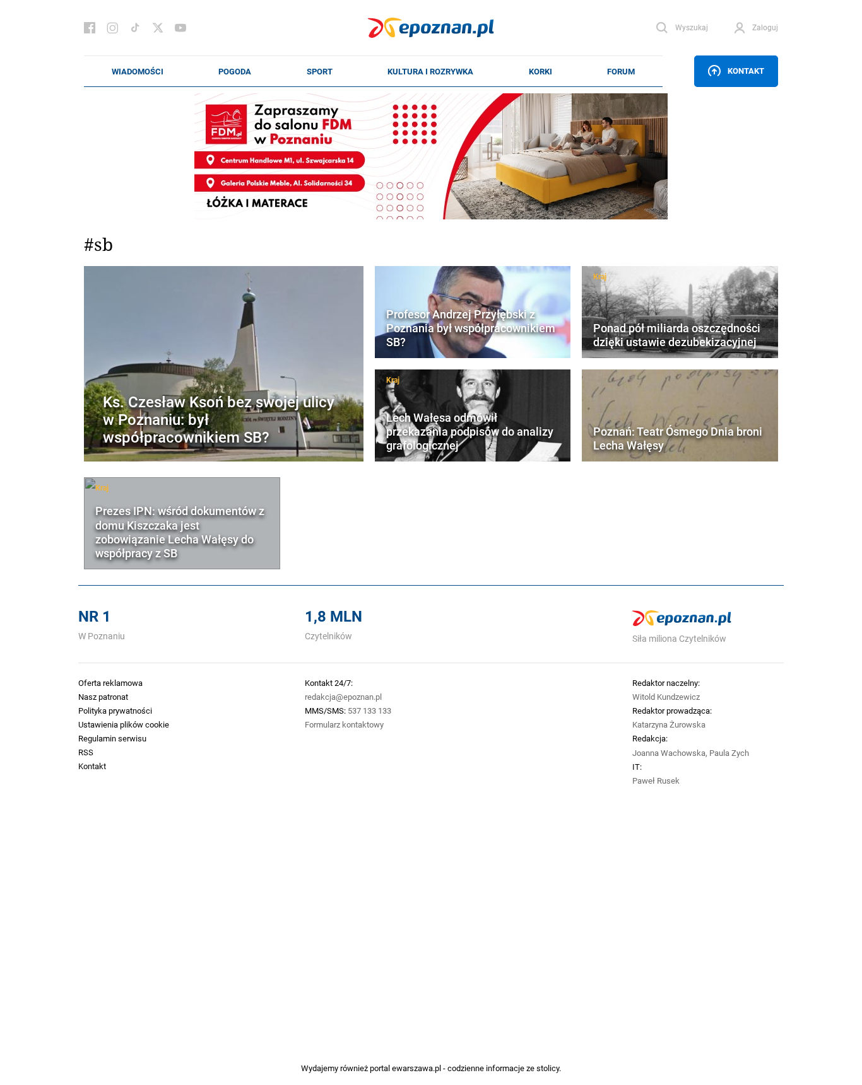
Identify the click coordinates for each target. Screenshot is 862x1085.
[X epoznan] (157, 27)
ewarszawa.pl (416, 1068)
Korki (540, 71)
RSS (85, 752)
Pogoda (234, 71)
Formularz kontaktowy (344, 724)
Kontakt (746, 71)
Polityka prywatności (115, 710)
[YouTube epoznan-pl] (180, 27)
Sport (320, 71)
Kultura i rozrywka (430, 71)
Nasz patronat (103, 697)
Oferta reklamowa (110, 683)
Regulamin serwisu (112, 738)
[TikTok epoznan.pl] (135, 27)
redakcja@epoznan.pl (343, 697)
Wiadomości (137, 71)
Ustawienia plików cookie (123, 724)
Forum (621, 71)
